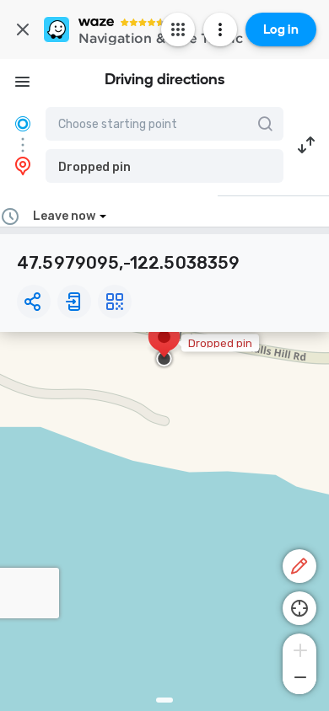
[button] (164, 166)
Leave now (64, 216)
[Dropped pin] (164, 345)
